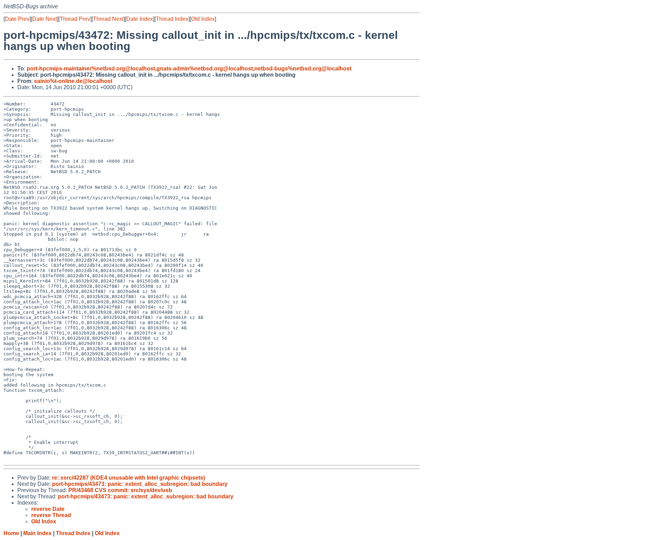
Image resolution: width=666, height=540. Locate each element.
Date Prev (17, 19)
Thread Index (172, 19)
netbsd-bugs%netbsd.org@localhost (302, 68)
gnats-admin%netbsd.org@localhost (204, 68)
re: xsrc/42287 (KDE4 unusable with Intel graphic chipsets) (128, 478)
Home (11, 533)
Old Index (203, 19)
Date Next (44, 19)
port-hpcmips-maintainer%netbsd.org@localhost (91, 68)
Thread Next (108, 19)
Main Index (37, 533)
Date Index (139, 19)
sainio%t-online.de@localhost (73, 81)
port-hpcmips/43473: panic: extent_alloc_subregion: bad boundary (140, 484)
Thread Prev (75, 19)
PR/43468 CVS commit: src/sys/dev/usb (120, 490)
